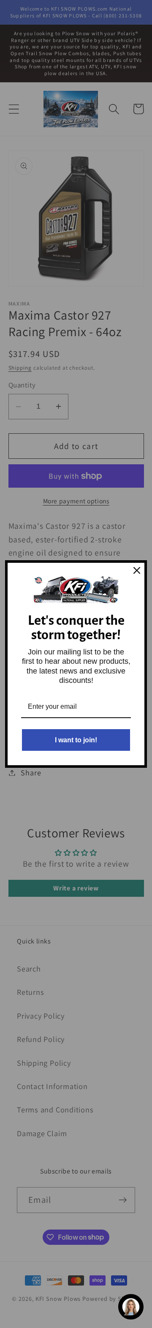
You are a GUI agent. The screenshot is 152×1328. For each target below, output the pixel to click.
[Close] (137, 570)
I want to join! (76, 740)
